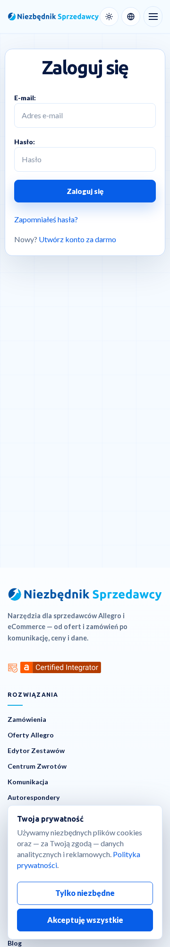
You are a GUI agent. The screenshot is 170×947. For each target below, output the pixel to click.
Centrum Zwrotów (37, 766)
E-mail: (25, 98)
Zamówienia (27, 719)
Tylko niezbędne (85, 892)
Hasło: (24, 142)
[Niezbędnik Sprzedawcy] (52, 16)
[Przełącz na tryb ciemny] (109, 16)
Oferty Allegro (31, 735)
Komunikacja (28, 782)
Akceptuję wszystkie (85, 919)
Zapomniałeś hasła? (46, 219)
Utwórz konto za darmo (77, 239)
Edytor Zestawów (36, 750)
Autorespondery (34, 797)
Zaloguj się (85, 191)
